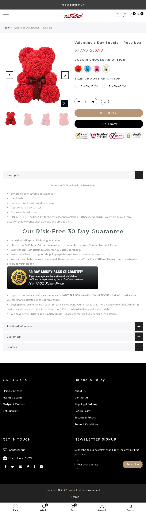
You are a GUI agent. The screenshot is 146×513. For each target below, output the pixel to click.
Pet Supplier (10, 410)
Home (6, 27)
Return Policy (82, 410)
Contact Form (17, 449)
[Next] (65, 75)
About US (80, 390)
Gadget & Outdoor (14, 404)
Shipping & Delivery (86, 404)
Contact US (81, 397)
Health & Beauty (12, 397)
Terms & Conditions (86, 424)
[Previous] (9, 75)
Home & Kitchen (12, 390)
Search (75, 496)
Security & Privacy (85, 417)
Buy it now (109, 123)
